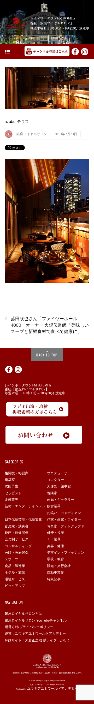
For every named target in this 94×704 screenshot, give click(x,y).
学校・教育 (55, 559)
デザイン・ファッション (65, 552)
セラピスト (13, 493)
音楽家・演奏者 (16, 526)
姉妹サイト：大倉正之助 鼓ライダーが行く (37, 640)
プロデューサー (59, 473)
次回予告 (11, 486)
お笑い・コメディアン (64, 513)
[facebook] (75, 51)
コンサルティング (18, 546)
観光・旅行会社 (59, 566)
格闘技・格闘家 (16, 473)
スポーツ (11, 559)
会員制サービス (16, 539)
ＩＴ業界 (54, 539)
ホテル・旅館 (15, 572)
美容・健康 (55, 546)
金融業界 (11, 500)
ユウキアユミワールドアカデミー (52, 688)
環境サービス (15, 579)
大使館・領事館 (59, 486)
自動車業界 (55, 572)
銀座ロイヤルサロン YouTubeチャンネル (36, 620)
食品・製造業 (15, 566)
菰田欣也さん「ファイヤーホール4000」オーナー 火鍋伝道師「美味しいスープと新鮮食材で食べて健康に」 (47, 324)
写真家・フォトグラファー (67, 526)
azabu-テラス (17, 121)
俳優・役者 (55, 533)
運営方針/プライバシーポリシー (29, 627)
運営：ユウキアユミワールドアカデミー (35, 633)
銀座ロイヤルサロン (31, 134)
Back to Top (46, 354)
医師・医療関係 (16, 552)
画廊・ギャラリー (60, 500)
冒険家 (52, 493)
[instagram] (84, 51)
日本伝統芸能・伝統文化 (23, 519)
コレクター (55, 480)
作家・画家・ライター (64, 519)
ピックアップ (15, 586)
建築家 (10, 480)
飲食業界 (54, 506)
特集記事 (54, 579)
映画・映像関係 (16, 533)
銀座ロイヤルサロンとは (23, 614)
